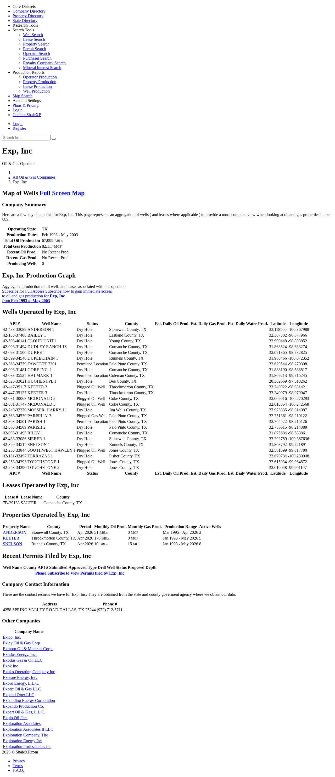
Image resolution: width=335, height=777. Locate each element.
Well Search (33, 34)
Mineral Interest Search (42, 67)
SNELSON (12, 544)
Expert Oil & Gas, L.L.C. (24, 712)
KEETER (11, 538)
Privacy (19, 761)
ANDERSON (14, 532)
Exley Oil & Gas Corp (21, 643)
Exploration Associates (22, 723)
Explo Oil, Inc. (15, 718)
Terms (18, 765)
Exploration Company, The (25, 735)
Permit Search (34, 49)
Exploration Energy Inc (22, 741)
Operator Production (40, 77)
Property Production (39, 82)
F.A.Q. (18, 770)
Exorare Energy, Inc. (20, 677)
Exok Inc (10, 666)
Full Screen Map (62, 193)
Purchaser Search (37, 58)
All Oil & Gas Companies (34, 177)
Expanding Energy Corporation (29, 700)
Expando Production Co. (23, 706)
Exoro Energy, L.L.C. (21, 683)
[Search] (54, 139)
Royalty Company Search (44, 63)
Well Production (36, 91)
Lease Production (37, 86)
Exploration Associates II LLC (28, 729)
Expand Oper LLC (18, 695)
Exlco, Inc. (12, 637)
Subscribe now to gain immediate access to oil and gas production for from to (57, 296)
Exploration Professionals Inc (27, 746)
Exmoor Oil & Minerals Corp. (28, 648)
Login (18, 123)
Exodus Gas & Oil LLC (23, 660)
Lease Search (34, 39)
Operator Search (36, 53)
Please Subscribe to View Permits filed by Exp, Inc (79, 573)
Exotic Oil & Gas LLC (22, 689)
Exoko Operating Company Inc (29, 672)
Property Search (36, 44)
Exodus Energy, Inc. (20, 654)
